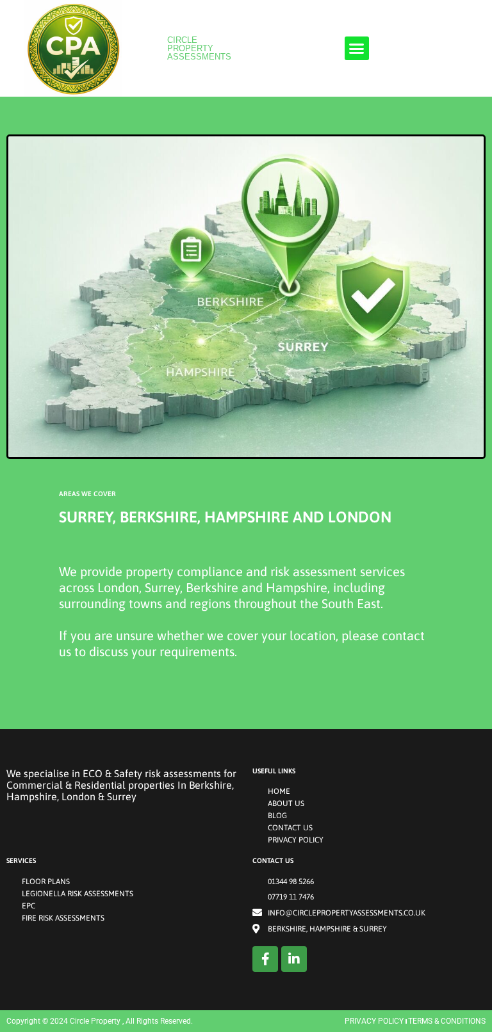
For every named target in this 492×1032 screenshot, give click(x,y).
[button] (357, 48)
